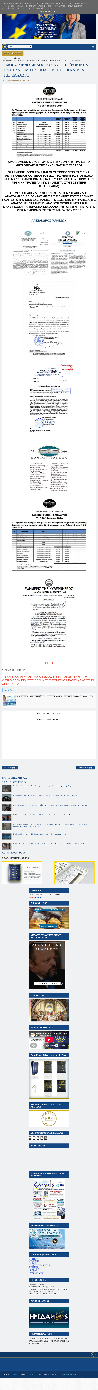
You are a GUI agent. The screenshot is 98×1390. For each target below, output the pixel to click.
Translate (37, 897)
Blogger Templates (35, 1374)
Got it (56, 12)
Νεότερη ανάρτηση (10, 767)
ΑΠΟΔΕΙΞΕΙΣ (34, 1261)
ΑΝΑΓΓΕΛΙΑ (33, 1259)
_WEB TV (33, 1271)
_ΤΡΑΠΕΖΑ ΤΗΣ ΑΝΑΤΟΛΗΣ (39, 1265)
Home (5, 58)
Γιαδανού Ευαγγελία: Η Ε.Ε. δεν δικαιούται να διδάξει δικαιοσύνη (39, 834)
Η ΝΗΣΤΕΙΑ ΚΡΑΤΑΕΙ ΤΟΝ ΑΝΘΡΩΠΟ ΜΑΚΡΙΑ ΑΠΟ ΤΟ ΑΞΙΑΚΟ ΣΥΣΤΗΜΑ (44, 815)
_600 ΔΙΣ (32, 1263)
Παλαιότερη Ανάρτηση (85, 767)
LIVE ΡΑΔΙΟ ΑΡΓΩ (36, 1273)
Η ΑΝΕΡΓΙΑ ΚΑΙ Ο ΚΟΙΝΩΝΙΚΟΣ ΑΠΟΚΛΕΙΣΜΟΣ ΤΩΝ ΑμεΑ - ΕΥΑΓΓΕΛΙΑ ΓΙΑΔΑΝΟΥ (48, 844)
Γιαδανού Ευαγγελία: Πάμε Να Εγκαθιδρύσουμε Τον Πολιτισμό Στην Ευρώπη (43, 786)
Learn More (45, 12)
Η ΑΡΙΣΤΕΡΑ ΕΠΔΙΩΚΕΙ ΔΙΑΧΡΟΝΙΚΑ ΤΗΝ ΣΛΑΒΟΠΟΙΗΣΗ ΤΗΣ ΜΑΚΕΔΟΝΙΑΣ (46, 795)
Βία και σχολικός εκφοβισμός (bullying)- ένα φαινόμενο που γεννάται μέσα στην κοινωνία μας (51, 805)
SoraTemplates (13, 1374)
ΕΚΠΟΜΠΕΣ (33, 1267)
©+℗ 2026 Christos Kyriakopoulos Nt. (64, 1374)
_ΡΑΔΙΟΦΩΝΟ (34, 1269)
